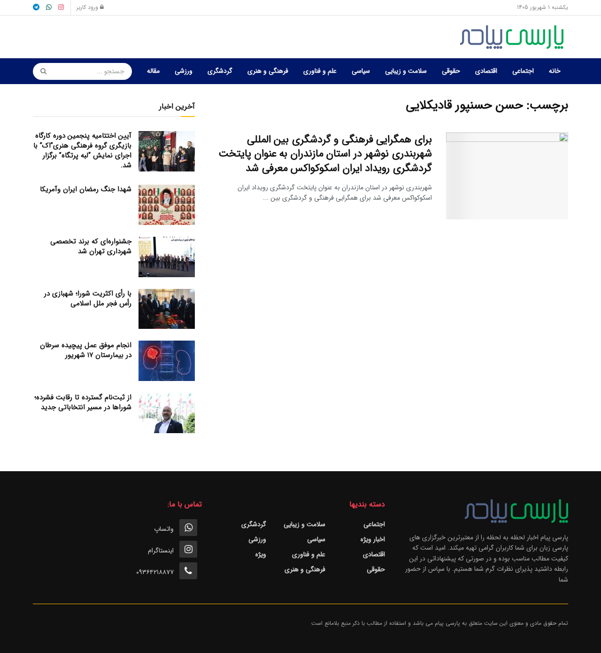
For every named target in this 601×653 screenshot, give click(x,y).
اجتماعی (523, 71)
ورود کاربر (88, 7)
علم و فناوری (320, 71)
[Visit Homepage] (514, 37)
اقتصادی (486, 71)
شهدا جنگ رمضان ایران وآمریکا (85, 189)
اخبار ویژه (373, 539)
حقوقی (451, 71)
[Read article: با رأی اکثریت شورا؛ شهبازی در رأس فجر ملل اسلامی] (167, 309)
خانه (555, 71)
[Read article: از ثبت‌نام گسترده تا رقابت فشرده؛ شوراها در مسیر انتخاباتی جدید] (167, 413)
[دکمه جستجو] (40, 71)
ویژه (260, 554)
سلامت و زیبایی (406, 71)
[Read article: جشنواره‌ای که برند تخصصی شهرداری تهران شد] (167, 257)
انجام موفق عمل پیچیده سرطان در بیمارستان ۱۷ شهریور (85, 350)
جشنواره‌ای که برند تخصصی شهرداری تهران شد (90, 246)
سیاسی (361, 71)
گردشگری (220, 71)
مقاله (153, 71)
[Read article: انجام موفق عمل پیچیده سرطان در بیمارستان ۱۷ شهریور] (167, 361)
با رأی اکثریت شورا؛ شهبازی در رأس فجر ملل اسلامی (87, 298)
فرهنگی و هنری (267, 71)
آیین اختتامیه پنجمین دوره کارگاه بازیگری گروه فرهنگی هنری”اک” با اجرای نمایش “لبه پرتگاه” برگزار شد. (82, 150)
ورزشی (184, 71)
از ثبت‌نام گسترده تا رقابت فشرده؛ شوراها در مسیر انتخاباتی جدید (82, 402)
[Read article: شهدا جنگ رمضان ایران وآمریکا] (167, 205)
